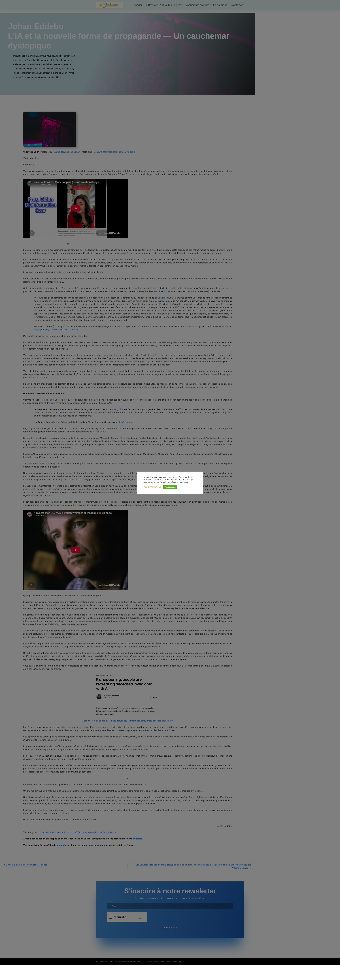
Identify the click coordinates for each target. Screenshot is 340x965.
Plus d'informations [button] (152, 487)
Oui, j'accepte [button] (170, 487)
